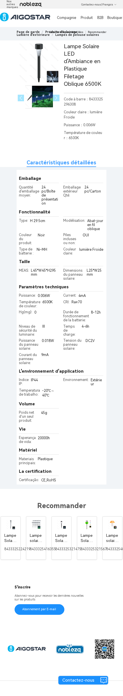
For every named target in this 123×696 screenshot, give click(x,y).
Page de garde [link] (28, 32)
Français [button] (107, 4)
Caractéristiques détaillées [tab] (61, 163)
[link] (33, 35)
